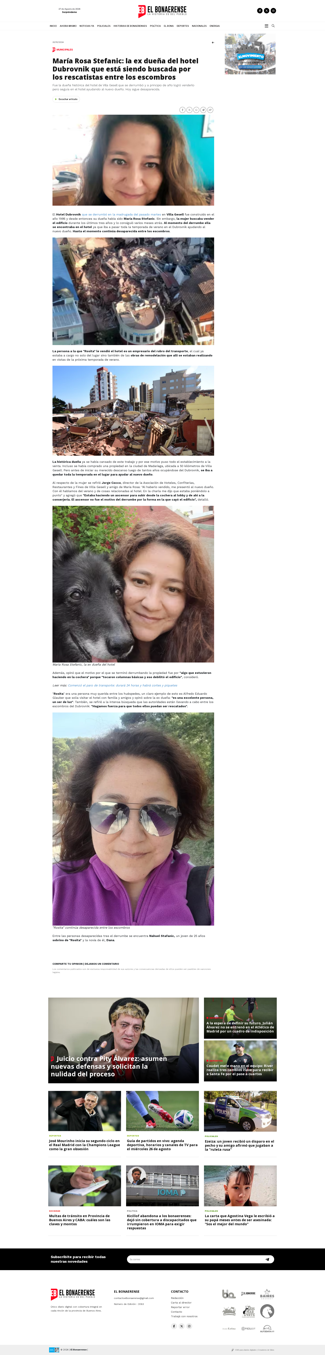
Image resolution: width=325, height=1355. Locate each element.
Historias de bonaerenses (130, 26)
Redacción (177, 1298)
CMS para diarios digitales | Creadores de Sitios (254, 1350)
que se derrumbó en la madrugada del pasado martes (122, 214)
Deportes (183, 26)
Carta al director (181, 1302)
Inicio (53, 26)
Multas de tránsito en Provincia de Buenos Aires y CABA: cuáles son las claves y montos (79, 1220)
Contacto (176, 1311)
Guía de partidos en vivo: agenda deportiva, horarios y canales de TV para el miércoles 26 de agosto (162, 1145)
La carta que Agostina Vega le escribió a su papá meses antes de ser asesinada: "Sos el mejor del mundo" (240, 1220)
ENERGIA (215, 26)
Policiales (104, 26)
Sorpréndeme (69, 12)
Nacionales (199, 26)
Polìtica (155, 26)
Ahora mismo (68, 26)
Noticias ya (87, 26)
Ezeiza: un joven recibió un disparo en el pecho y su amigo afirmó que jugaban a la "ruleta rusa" (239, 1145)
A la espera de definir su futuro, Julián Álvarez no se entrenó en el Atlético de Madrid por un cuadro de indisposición (240, 1027)
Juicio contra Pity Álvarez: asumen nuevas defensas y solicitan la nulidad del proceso (109, 1066)
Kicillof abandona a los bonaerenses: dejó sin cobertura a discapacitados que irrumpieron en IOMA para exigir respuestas (162, 1222)
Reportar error (180, 1307)
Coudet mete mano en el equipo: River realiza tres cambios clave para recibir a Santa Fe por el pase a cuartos (240, 1069)
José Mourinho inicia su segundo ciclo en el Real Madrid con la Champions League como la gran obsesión (84, 1145)
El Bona (169, 26)
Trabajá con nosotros (184, 1316)
